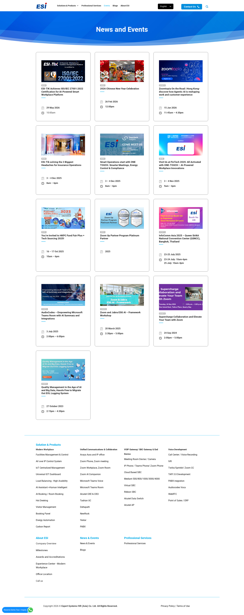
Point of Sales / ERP (178, 500)
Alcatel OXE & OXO (89, 494)
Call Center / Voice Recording (182, 454)
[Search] (207, 7)
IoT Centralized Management (50, 467)
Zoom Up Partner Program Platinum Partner (119, 237)
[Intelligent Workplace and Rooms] (43, 5)
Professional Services (91, 6)
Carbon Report (43, 526)
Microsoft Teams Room (92, 487)
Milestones (42, 550)
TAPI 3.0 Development (179, 474)
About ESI (125, 6)
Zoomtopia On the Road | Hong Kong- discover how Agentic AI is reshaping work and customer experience (179, 91)
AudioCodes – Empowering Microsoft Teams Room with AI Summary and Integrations (61, 315)
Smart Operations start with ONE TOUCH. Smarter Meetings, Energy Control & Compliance (119, 165)
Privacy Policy (168, 606)
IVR (170, 461)
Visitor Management (46, 507)
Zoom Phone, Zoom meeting (94, 461)
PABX (83, 526)
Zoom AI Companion (90, 474)
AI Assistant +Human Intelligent (51, 487)
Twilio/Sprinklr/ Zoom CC (181, 467)
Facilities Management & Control (52, 454)
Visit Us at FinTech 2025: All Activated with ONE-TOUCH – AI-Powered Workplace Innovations (180, 165)
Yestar (83, 520)
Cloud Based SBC (132, 472)
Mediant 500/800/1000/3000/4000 (142, 478)
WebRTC (172, 494)
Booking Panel (43, 513)
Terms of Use (183, 606)
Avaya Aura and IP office (92, 454)
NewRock (84, 513)
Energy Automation (45, 520)
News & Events (87, 543)
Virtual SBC (129, 485)
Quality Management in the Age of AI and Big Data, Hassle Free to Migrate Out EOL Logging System (61, 390)
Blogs (115, 6)
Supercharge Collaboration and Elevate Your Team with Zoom (180, 318)
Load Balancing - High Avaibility (52, 481)
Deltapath (85, 507)
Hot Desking (42, 500)
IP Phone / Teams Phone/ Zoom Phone (143, 465)
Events (107, 6)
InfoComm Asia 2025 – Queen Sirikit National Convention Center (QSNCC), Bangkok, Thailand (179, 238)
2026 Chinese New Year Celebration (119, 88)
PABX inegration (176, 481)
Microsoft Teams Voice (91, 481)
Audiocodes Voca (177, 487)
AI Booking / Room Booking (49, 494)
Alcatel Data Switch (134, 498)
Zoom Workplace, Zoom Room (95, 467)
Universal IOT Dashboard (48, 474)
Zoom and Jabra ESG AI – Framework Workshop (120, 314)
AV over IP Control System (49, 461)
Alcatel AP (129, 505)
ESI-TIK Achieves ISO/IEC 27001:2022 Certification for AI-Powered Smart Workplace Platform (62, 91)
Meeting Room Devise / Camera (140, 459)
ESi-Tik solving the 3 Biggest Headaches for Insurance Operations (61, 163)
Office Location (44, 574)
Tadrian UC (85, 500)
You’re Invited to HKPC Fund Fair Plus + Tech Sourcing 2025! (62, 237)
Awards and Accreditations (50, 556)
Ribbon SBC (130, 492)
